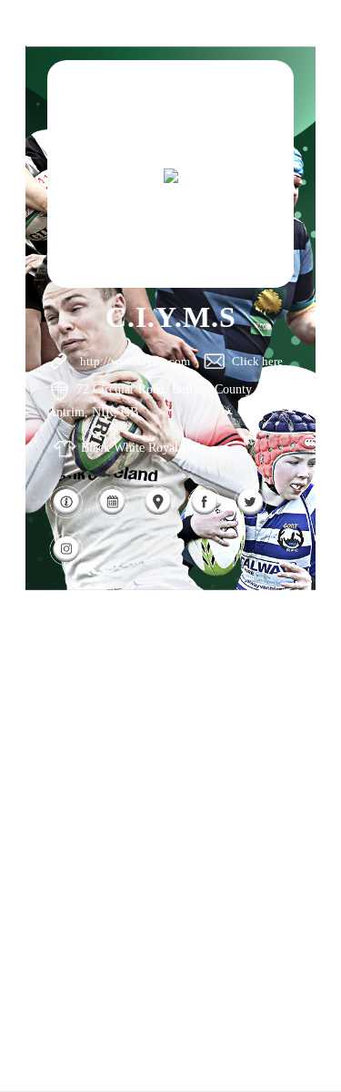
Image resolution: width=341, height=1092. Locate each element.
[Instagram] (66, 562)
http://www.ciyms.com (135, 361)
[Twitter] (250, 515)
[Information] (66, 515)
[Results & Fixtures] (112, 515)
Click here (257, 361)
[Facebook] (204, 515)
